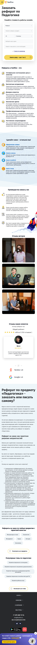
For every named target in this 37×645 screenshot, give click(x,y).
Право (19, 538)
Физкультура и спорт (12, 534)
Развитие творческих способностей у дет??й (18, 576)
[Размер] (9, 36)
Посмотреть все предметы (19, 551)
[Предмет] (18, 31)
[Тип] (24, 36)
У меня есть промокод (19, 51)
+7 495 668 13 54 (30, 2)
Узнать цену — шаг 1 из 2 (18, 57)
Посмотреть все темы (20, 588)
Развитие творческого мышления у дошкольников (18, 566)
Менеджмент (9, 538)
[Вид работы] (18, 26)
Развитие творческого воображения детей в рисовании (18, 571)
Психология (26, 534)
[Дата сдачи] (18, 42)
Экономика (18, 543)
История (28, 538)
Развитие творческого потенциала (18, 562)
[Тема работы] (18, 47)
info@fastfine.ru (18, 617)
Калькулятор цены (9, 642)
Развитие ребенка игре (18, 580)
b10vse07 (15, 638)
